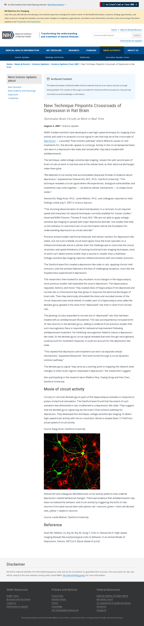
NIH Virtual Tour (104, 599)
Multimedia (85, 57)
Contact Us (11, 603)
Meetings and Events (54, 57)
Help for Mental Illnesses (131, 29)
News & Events (111, 50)
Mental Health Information (22, 50)
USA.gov (101, 610)
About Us (133, 50)
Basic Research (14, 87)
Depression (13, 94)
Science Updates (22, 57)
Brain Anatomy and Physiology (22, 90)
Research (74, 50)
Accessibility (57, 606)
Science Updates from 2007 (65, 64)
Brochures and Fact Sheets (18, 599)
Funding (91, 50)
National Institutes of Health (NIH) (112, 595)
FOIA (54, 603)
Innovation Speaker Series (117, 57)
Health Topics (13, 595)
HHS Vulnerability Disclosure (64, 610)
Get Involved (54, 50)
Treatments (13, 98)
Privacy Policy (57, 595)
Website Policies (59, 599)
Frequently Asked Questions (28, 21)
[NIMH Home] (16, 34)
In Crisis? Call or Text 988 (120, 4)
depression (50, 140)
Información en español (131, 40)
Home (114, 29)
